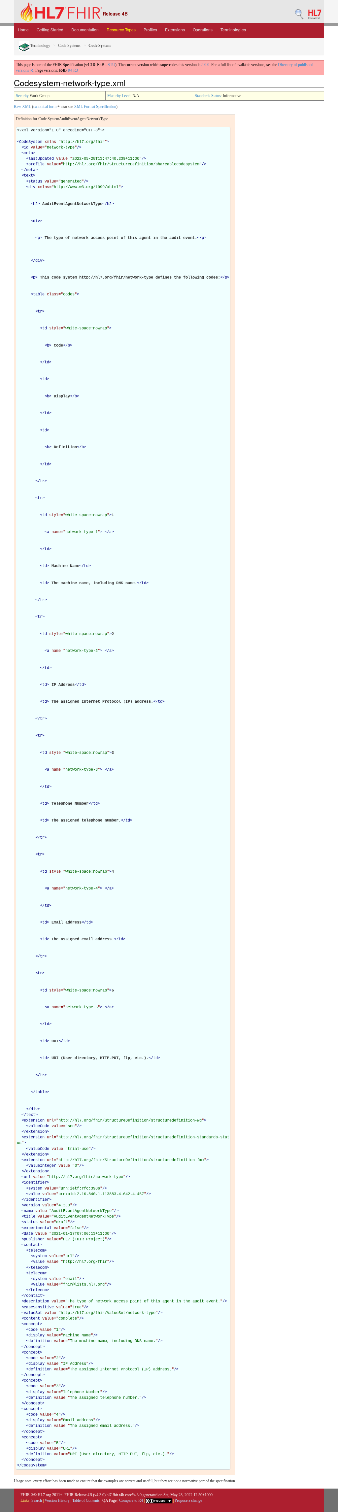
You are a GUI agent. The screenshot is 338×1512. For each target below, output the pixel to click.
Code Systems (69, 45)
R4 (70, 70)
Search (36, 1500)
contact (32, 1245)
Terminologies (233, 29)
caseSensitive (39, 1307)
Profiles (150, 29)
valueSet (33, 1313)
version (32, 1205)
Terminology (39, 45)
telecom (36, 1250)
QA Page (109, 1500)
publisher (34, 1239)
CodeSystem (30, 142)
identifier (35, 1182)
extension (34, 1120)
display (36, 1335)
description (36, 1301)
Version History (57, 1500)
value (34, 1194)
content (32, 1318)
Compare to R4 (131, 1500)
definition (39, 1341)
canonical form (44, 106)
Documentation (85, 29)
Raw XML (22, 106)
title (29, 1216)
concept (32, 1324)
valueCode (38, 1126)
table (39, 294)
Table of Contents (86, 1500)
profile (36, 164)
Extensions (175, 29)
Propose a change (188, 1500)
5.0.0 (205, 64)
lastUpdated (41, 158)
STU (111, 64)
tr (40, 311)
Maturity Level (118, 95)
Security (22, 95)
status (35, 181)
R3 (75, 70)
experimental (37, 1228)
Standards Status (208, 95)
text (28, 175)
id (26, 147)
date (28, 1233)
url (27, 1177)
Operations (203, 29)
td (44, 328)
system (35, 1188)
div (31, 187)
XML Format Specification (95, 106)
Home (23, 29)
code (33, 1329)
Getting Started (50, 29)
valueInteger (42, 1165)
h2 (35, 204)
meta (28, 153)
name (28, 1211)
